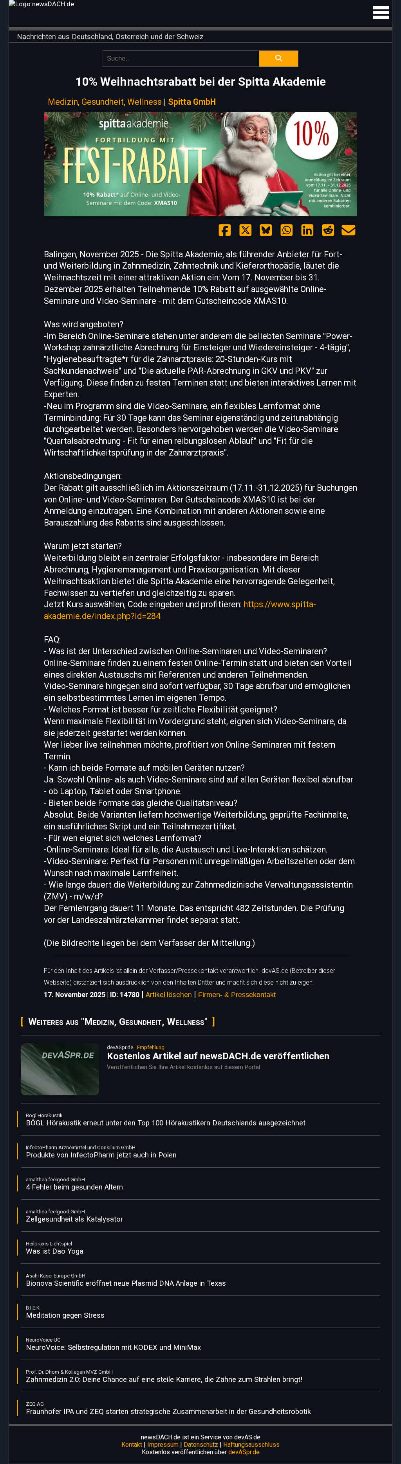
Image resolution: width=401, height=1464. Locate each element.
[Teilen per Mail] (348, 230)
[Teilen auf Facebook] (224, 230)
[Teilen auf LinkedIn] (307, 230)
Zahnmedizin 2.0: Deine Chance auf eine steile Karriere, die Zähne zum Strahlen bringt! (164, 1379)
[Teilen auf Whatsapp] (286, 230)
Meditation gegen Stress (65, 1315)
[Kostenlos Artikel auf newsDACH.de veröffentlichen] (60, 1093)
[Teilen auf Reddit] (328, 230)
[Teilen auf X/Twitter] (245, 230)
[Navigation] (381, 12)
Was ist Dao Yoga (54, 1251)
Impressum (163, 1444)
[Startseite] (200, 4)
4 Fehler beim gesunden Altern (74, 1187)
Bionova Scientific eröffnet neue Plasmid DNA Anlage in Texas (126, 1283)
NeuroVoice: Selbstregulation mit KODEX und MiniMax (113, 1347)
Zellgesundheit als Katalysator (74, 1219)
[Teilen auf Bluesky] (266, 230)
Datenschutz (201, 1444)
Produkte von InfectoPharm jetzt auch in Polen (101, 1155)
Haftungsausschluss (251, 1444)
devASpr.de (244, 1452)
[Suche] (278, 58)
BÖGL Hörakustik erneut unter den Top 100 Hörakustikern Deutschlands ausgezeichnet (165, 1123)
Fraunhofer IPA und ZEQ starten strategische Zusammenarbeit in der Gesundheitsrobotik (168, 1411)
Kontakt (131, 1444)
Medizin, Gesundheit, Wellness (105, 102)
